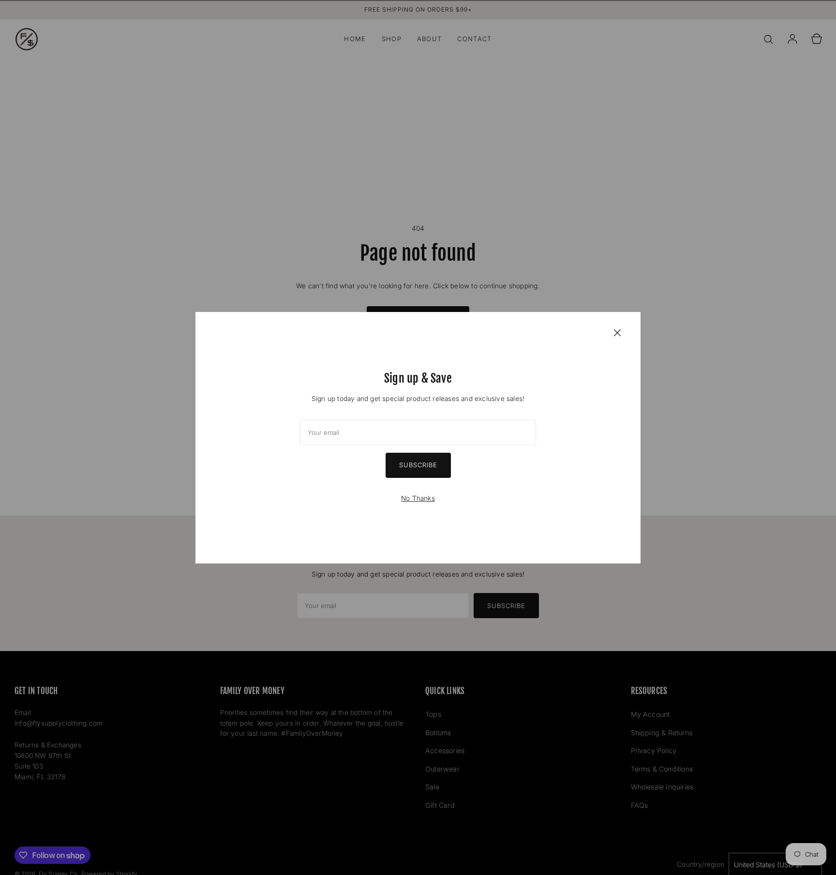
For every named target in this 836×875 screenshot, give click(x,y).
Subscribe (418, 465)
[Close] (617, 332)
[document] (418, 438)
